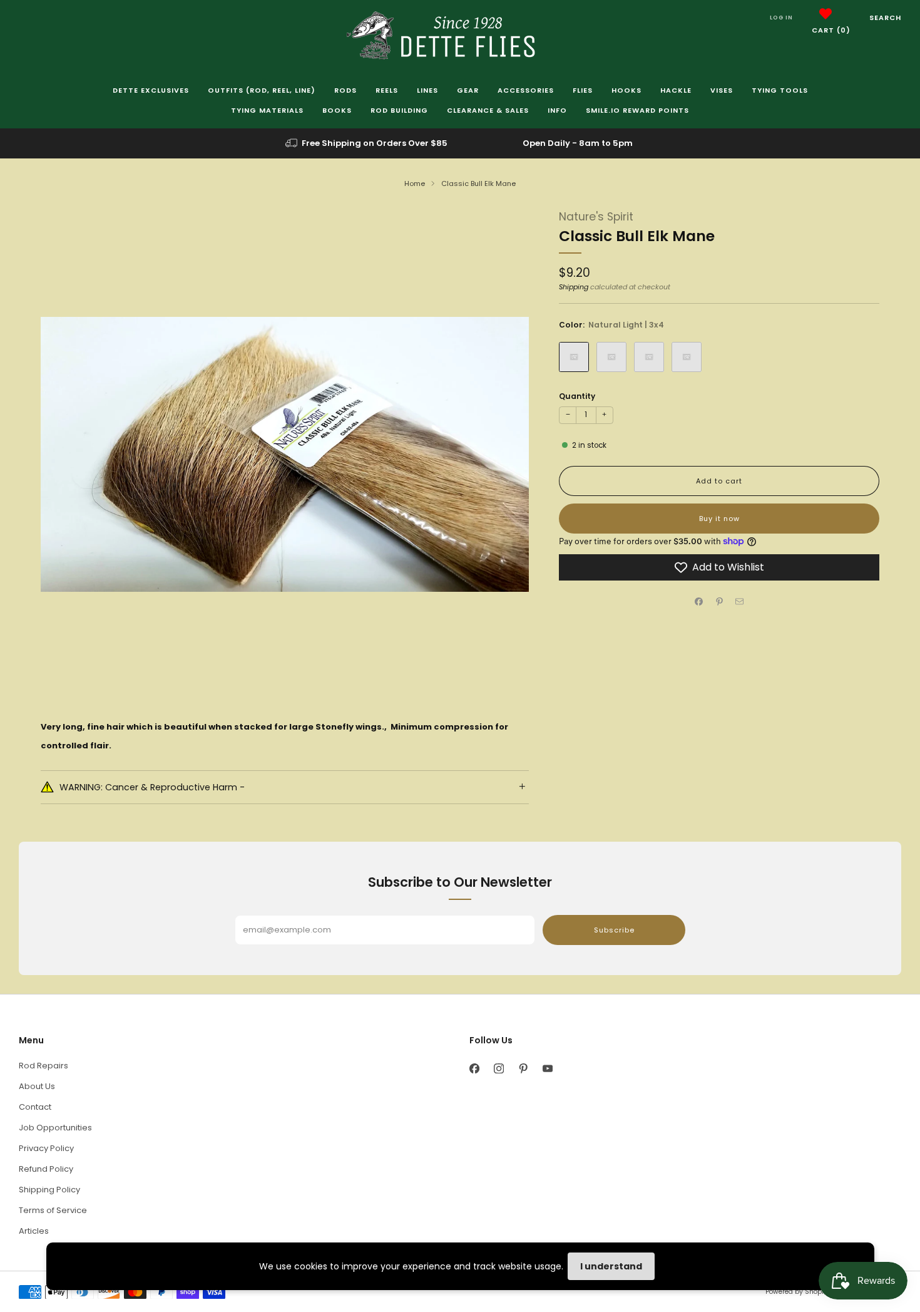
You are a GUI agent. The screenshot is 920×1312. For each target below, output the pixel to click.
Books (337, 110)
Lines (427, 90)
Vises (721, 90)
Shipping (573, 287)
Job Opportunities (55, 1128)
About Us (37, 1086)
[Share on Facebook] (699, 602)
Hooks (626, 90)
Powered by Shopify (797, 1291)
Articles (34, 1231)
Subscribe (614, 930)
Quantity (577, 396)
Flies (583, 90)
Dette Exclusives (151, 90)
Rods (345, 90)
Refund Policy (46, 1169)
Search (885, 18)
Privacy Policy (46, 1148)
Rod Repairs (43, 1066)
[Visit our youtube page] (547, 1068)
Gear (468, 90)
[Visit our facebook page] (474, 1068)
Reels (387, 90)
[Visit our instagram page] (498, 1068)
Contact (35, 1107)
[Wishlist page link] (825, 14)
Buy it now (719, 519)
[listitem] (367, 143)
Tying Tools (780, 90)
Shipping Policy (49, 1190)
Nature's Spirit (596, 216)
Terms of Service (53, 1210)
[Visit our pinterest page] (523, 1068)
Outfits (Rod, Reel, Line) (261, 90)
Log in (781, 17)
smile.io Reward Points (637, 110)
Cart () (831, 30)
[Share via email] (739, 602)
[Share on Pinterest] (719, 602)
